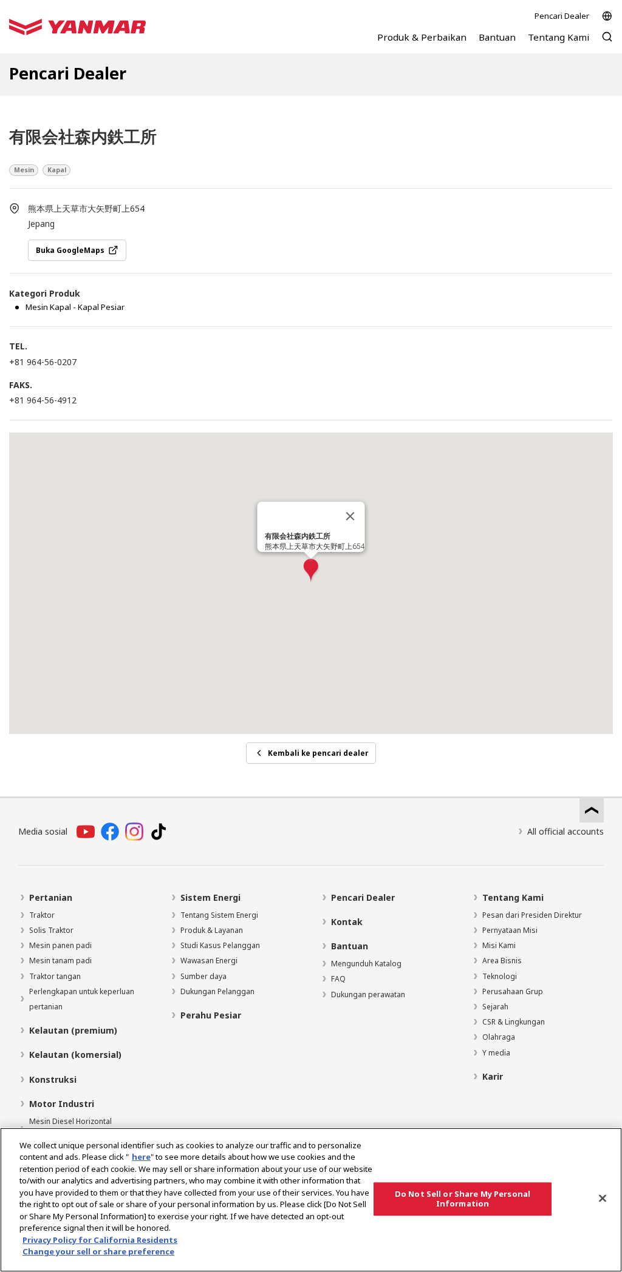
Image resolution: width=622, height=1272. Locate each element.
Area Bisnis (502, 960)
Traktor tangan (55, 976)
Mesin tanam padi (60, 960)
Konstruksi (53, 1079)
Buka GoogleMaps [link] (70, 250)
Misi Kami (499, 945)
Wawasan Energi (209, 960)
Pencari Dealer (562, 15)
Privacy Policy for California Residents (99, 1239)
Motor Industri (61, 1103)
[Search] (607, 42)
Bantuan (349, 946)
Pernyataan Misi (510, 930)
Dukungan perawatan (368, 994)
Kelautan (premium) (73, 1030)
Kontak (347, 921)
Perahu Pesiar (210, 1015)
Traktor (42, 915)
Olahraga (498, 1037)
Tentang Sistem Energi (219, 915)
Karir (492, 1076)
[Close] (602, 1198)
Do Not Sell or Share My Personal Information (462, 1198)
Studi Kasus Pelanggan (220, 945)
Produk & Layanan (211, 930)
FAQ (338, 979)
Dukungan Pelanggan (217, 991)
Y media (496, 1053)
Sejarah (495, 1006)
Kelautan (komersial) (75, 1054)
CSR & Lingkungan (513, 1022)
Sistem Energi (210, 897)
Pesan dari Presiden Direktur (532, 915)
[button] (311, 571)
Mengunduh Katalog (366, 963)
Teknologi (499, 976)
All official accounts (565, 831)
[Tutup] (350, 516)
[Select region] (607, 16)
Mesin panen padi (60, 945)
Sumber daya (203, 976)
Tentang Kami (513, 897)
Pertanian (50, 897)
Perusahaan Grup (512, 991)
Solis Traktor (51, 930)
